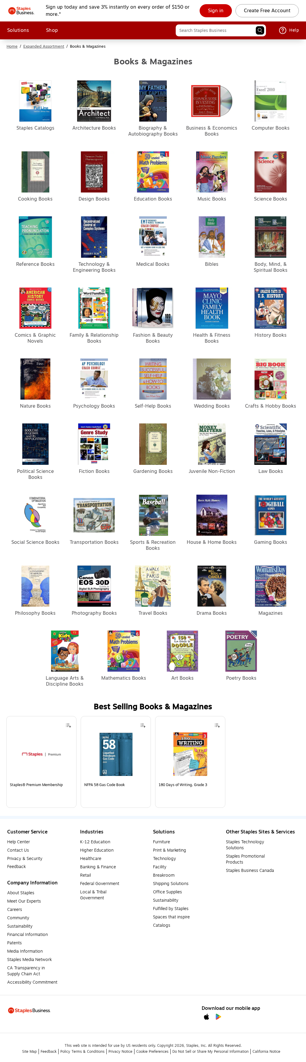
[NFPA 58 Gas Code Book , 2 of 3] (116, 756)
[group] (41, 762)
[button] (260, 30)
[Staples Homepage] (21, 11)
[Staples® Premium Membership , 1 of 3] (41, 756)
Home (12, 46)
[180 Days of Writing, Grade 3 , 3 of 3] (190, 756)
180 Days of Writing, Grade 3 (183, 785)
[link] (216, 10)
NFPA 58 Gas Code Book (104, 785)
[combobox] (221, 30)
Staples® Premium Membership (36, 785)
